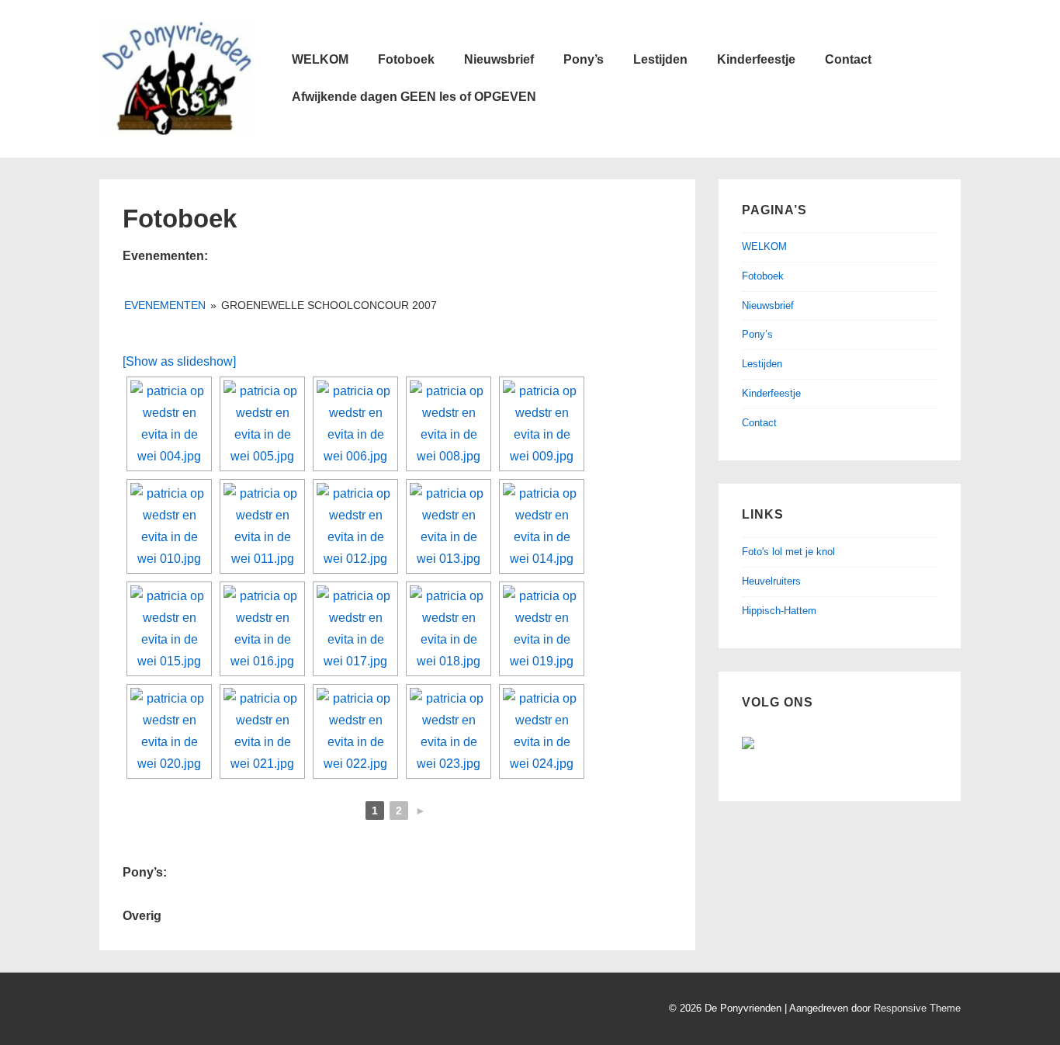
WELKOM (320, 59)
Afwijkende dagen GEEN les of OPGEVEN (414, 96)
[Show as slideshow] (179, 361)
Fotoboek (406, 59)
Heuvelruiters (771, 581)
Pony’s (583, 59)
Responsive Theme (917, 1008)
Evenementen (165, 305)
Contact (848, 59)
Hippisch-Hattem (779, 610)
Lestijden (660, 59)
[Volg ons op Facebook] (760, 755)
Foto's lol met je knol (788, 551)
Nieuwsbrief (499, 59)
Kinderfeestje (756, 59)
